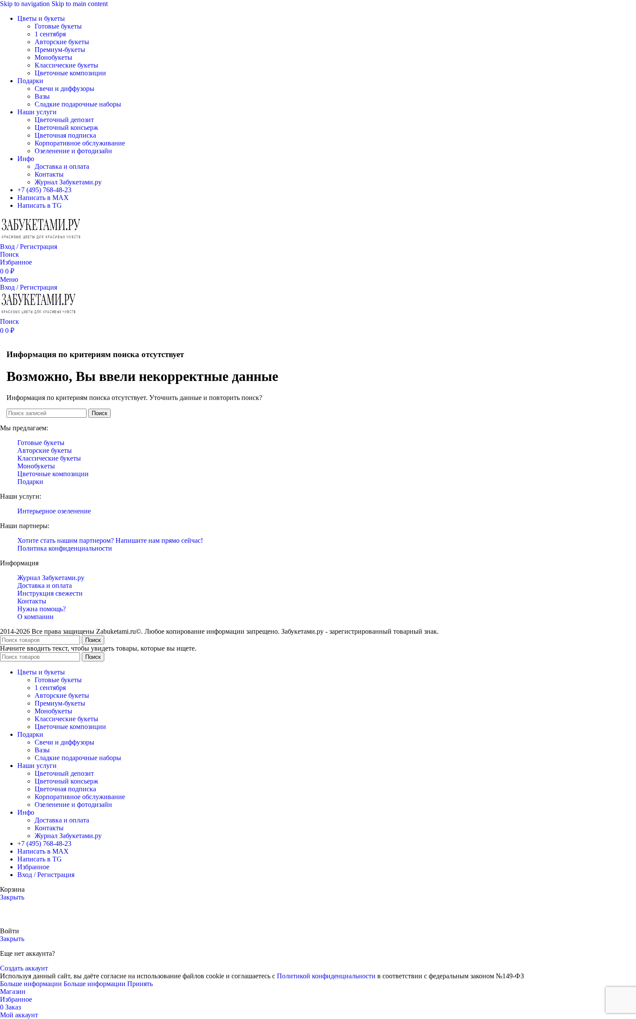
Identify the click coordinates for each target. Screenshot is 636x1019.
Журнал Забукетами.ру (68, 182)
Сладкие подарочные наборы (78, 104)
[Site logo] (41, 238)
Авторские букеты (62, 41)
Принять (140, 983)
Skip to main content (79, 3)
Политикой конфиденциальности (326, 976)
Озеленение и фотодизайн (73, 151)
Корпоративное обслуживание (80, 143)
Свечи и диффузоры (64, 88)
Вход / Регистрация (45, 874)
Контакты (49, 174)
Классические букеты (66, 65)
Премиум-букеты (60, 49)
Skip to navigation (25, 3)
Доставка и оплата (62, 166)
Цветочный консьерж (66, 127)
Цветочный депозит (64, 119)
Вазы (42, 96)
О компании (35, 616)
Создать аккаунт (24, 968)
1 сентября (50, 34)
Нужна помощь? (41, 609)
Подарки (30, 481)
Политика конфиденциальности (64, 548)
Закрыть (12, 897)
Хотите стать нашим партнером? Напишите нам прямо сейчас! (110, 540)
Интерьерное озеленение (54, 511)
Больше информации (62, 983)
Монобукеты (53, 57)
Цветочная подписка (65, 135)
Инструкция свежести (50, 593)
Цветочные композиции (70, 73)
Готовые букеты (58, 26)
